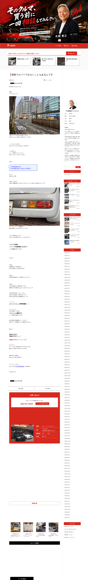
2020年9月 (66, 446)
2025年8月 (66, 285)
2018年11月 (66, 506)
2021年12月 (66, 405)
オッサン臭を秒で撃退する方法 (40, 536)
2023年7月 (66, 353)
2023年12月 (66, 340)
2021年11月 (66, 408)
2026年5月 (66, 260)
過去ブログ (66, 45)
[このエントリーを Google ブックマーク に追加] (21, 83)
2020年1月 (66, 468)
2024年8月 (66, 318)
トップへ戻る (58, 45)
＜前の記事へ (21, 388)
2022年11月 (66, 375)
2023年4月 (66, 361)
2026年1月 (66, 271)
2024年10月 (66, 312)
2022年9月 (66, 381)
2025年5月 (66, 293)
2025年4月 (66, 296)
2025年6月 (66, 291)
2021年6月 (66, 422)
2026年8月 (66, 252)
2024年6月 (66, 323)
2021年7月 (66, 419)
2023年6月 (66, 356)
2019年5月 (66, 490)
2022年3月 (66, 397)
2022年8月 (66, 383)
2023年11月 (66, 342)
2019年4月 (66, 493)
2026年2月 (66, 269)
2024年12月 (66, 307)
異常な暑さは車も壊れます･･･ (69, 531)
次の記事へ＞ (48, 388)
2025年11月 (66, 277)
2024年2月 (66, 334)
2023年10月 (66, 345)
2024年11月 (66, 310)
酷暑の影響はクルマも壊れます (53, 536)
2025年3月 (66, 299)
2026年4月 (66, 263)
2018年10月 (66, 509)
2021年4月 (66, 427)
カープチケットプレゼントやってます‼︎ (28, 536)
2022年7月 (66, 386)
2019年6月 (66, 487)
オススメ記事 (48, 80)
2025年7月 (66, 288)
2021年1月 (66, 435)
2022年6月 (66, 389)
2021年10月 (66, 411)
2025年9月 (66, 282)
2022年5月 (66, 392)
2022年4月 (66, 394)
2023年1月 (66, 370)
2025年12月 (66, 274)
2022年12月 (66, 372)
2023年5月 (66, 359)
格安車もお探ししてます (23, 59)
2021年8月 (66, 416)
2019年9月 (66, 479)
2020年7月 (66, 452)
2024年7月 (66, 321)
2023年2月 (66, 367)
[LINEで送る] (17, 83)
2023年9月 (66, 348)
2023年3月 (66, 364)
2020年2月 (66, 465)
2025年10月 (66, 280)
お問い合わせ (74, 45)
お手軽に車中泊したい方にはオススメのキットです (15, 536)
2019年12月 (66, 471)
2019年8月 (66, 482)
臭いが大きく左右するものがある (70, 529)
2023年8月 (66, 351)
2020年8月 (66, 449)
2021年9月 (66, 413)
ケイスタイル (20, 366)
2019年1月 (66, 501)
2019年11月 (66, 473)
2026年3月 (66, 266)
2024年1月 (66, 337)
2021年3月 (66, 430)
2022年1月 (66, 402)
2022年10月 (66, 378)
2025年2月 (66, 301)
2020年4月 (66, 460)
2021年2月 (66, 432)
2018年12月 (66, 503)
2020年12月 (66, 438)
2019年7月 (66, 484)
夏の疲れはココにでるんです (69, 537)
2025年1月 (66, 304)
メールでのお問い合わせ (42, 403)
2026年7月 (66, 255)
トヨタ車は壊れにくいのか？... (74, 194)
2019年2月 (66, 498)
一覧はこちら (72, 53)
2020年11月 (66, 441)
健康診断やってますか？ (68, 534)
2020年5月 (66, 457)
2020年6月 (66, 454)
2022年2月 (66, 400)
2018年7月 (66, 517)
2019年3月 (66, 495)
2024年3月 (66, 331)
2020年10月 (66, 443)
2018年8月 (66, 514)
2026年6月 (66, 258)
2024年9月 (66, 315)
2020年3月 (66, 462)
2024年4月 (66, 329)
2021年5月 (66, 424)
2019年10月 (66, 476)
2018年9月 (66, 512)
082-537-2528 (27, 403)
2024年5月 (66, 326)
